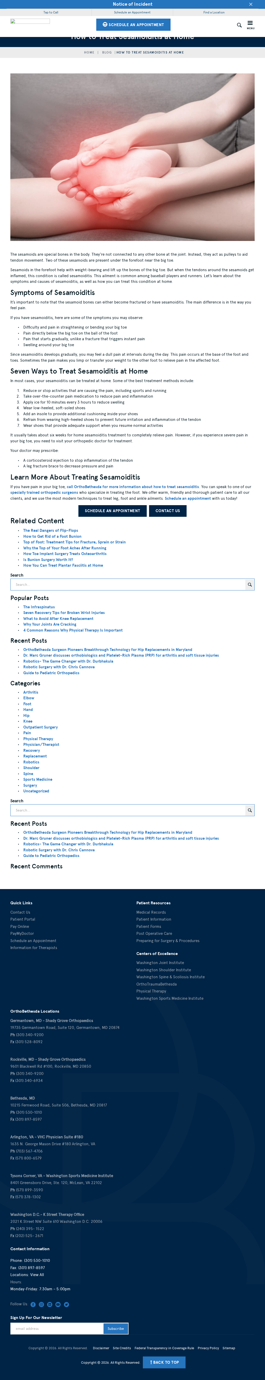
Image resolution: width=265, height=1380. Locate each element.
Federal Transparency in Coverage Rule (164, 1348)
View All (37, 1274)
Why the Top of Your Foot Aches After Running (64, 548)
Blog (107, 52)
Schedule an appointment (188, 498)
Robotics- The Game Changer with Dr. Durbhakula (68, 661)
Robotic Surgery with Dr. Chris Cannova (59, 667)
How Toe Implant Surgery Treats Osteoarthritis (65, 553)
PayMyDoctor (22, 933)
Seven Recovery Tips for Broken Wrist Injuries (64, 612)
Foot (27, 704)
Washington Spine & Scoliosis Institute (170, 977)
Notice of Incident (132, 4)
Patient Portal (22, 919)
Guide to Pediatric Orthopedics (51, 673)
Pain (27, 733)
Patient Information (153, 919)
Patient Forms (148, 926)
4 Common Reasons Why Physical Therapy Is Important (73, 630)
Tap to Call (50, 12)
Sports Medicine (37, 779)
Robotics (31, 762)
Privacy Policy (208, 1348)
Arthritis (30, 692)
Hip (26, 715)
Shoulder (31, 767)
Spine (28, 773)
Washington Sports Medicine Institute (169, 998)
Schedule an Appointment (132, 12)
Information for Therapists (33, 947)
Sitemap (229, 1348)
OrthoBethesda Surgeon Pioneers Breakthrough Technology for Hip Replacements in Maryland (107, 649)
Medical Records (151, 912)
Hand (28, 709)
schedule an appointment (136, 24)
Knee (27, 721)
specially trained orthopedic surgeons (44, 492)
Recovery (31, 750)
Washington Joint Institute (160, 962)
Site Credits (122, 1348)
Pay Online (19, 926)
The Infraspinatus (39, 607)
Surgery (30, 785)
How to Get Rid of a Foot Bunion (52, 536)
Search (16, 575)
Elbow (28, 698)
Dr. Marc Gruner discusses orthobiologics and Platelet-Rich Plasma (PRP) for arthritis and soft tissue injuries (121, 655)
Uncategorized (36, 791)
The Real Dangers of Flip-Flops (50, 530)
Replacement (35, 756)
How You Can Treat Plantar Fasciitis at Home (63, 565)
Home (89, 52)
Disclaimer (101, 1348)
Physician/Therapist (41, 744)
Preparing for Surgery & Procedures (168, 940)
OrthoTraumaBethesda (156, 984)
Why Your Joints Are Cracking (49, 624)
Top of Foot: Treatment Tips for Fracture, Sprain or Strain (74, 542)
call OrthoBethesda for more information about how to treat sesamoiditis (133, 486)
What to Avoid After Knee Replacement (58, 618)
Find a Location (214, 12)
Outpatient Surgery (40, 727)
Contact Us (168, 511)
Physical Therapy (38, 739)
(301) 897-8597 (31, 1267)
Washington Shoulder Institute (163, 970)
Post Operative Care (154, 933)
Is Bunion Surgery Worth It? (48, 559)
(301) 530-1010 (37, 1260)
